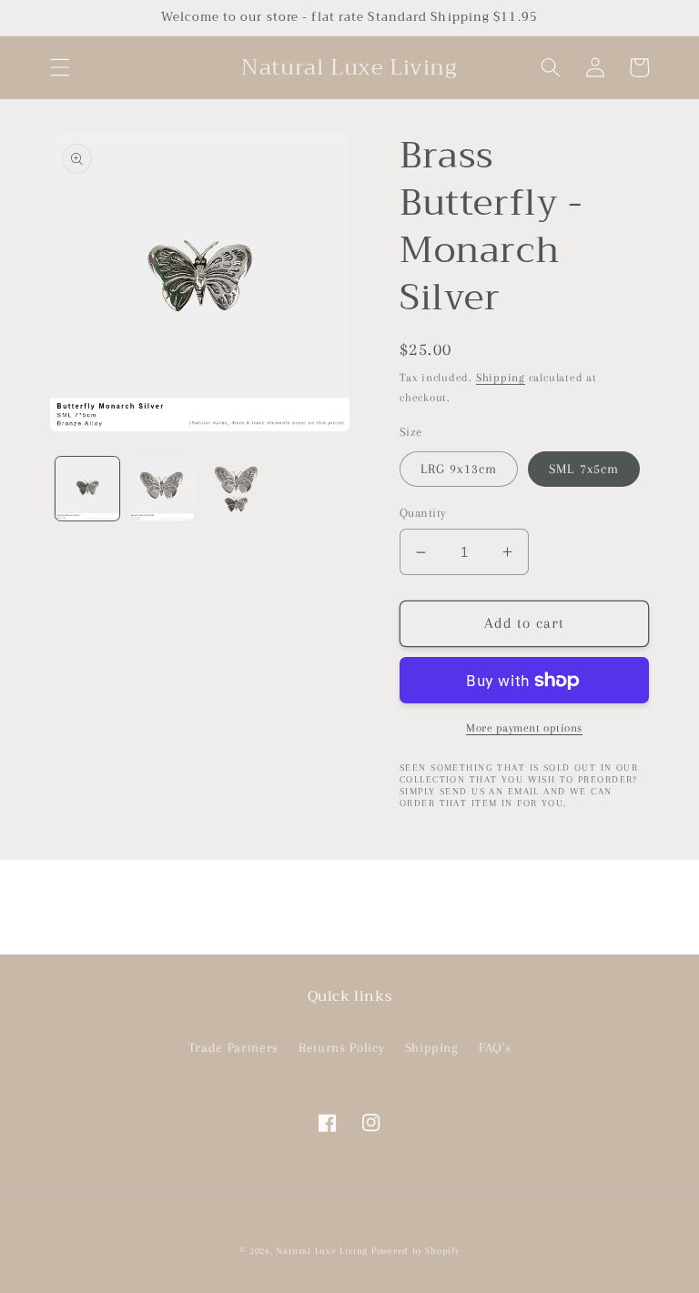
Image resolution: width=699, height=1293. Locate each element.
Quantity (423, 513)
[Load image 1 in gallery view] (88, 489)
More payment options (524, 728)
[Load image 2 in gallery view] (161, 489)
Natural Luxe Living (322, 1251)
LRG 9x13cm (458, 469)
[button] (60, 67)
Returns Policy (341, 1048)
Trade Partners (233, 1048)
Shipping (500, 377)
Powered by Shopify (415, 1251)
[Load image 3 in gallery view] (236, 489)
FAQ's (495, 1048)
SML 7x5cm (584, 469)
